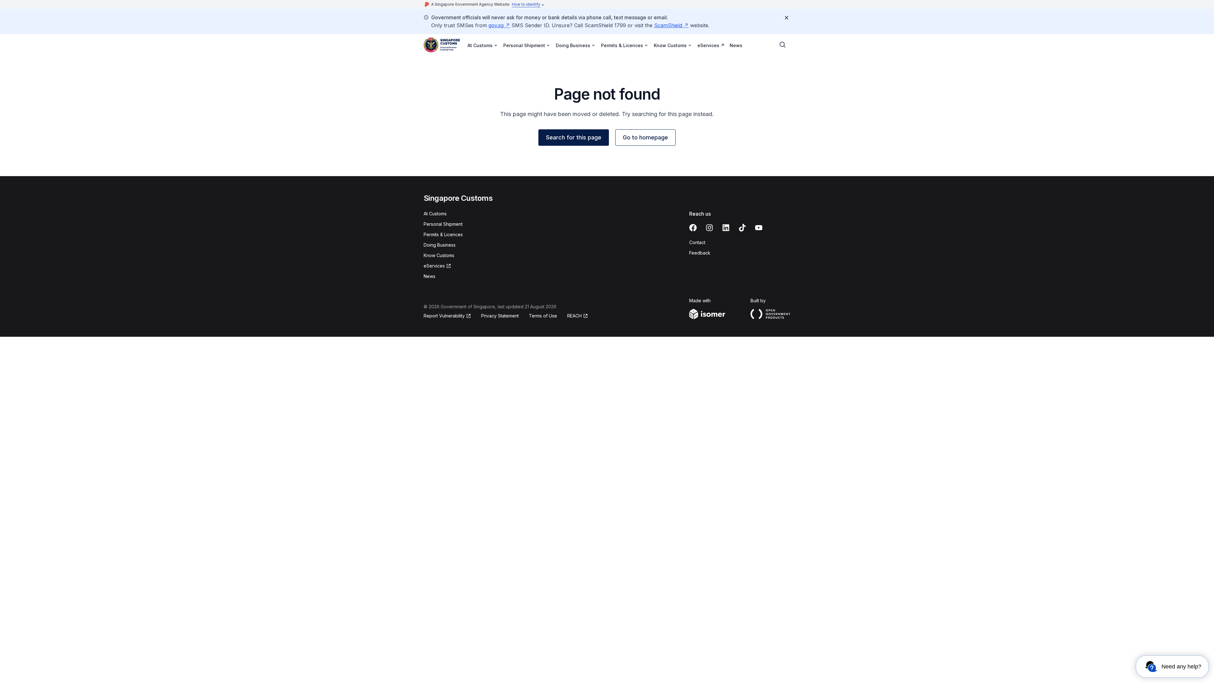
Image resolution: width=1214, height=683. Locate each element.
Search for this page (573, 137)
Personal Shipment (443, 224)
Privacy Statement (500, 315)
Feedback (699, 252)
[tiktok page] (742, 227)
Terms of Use (543, 315)
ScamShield (668, 25)
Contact (697, 242)
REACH (574, 315)
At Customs (435, 213)
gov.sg (496, 25)
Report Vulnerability (444, 315)
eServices (708, 45)
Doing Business (440, 245)
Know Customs (439, 255)
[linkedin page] (726, 227)
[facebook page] (693, 227)
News (736, 45)
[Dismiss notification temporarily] (786, 17)
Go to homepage (645, 137)
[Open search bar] (782, 44)
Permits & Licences (443, 234)
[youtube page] (759, 227)
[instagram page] (709, 227)
